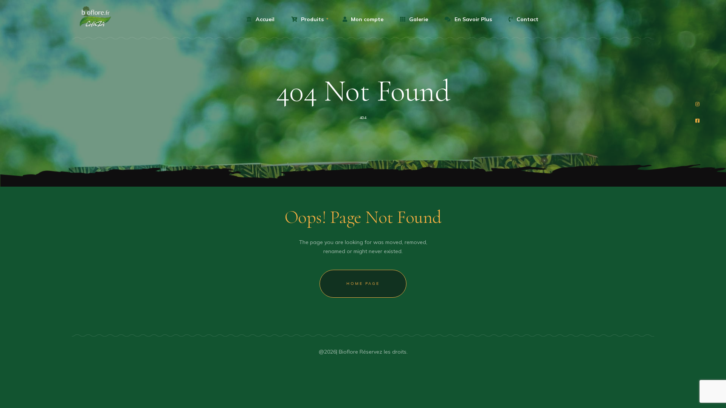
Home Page (363, 283)
